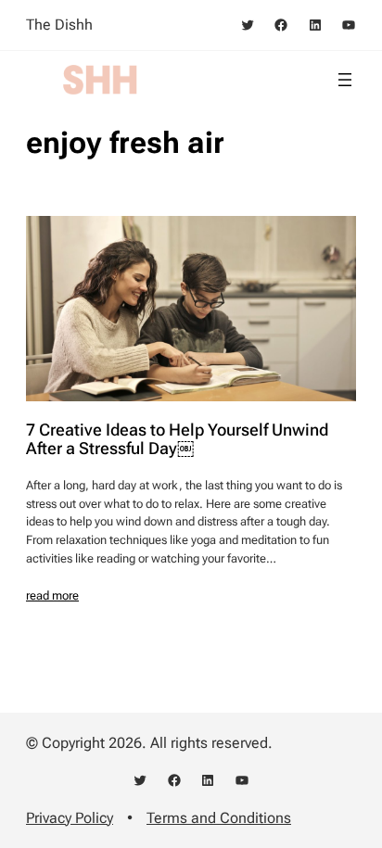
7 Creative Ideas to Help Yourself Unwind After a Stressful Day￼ (177, 439)
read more (52, 595)
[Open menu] (345, 80)
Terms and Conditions (218, 818)
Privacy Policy (69, 818)
